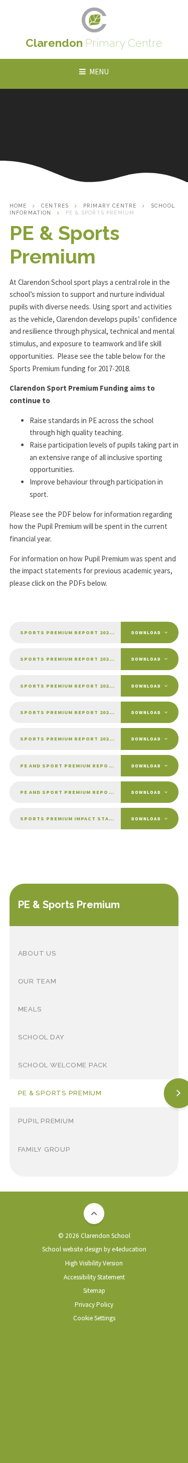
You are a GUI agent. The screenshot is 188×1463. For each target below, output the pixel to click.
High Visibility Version (94, 1263)
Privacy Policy (94, 1304)
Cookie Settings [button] (94, 1318)
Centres (55, 206)
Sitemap (94, 1290)
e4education (129, 1249)
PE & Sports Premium (100, 213)
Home (18, 206)
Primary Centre (109, 206)
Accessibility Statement (94, 1277)
